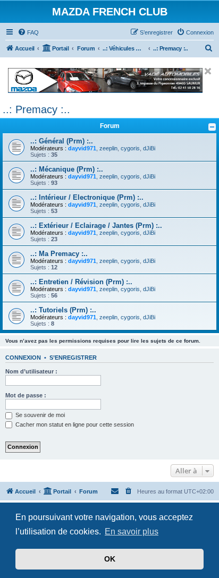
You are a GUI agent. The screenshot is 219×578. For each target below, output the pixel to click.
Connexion (23, 357)
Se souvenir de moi (39, 415)
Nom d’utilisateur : (31, 371)
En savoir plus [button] (131, 531)
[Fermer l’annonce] (208, 71)
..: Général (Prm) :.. (61, 141)
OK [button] (109, 559)
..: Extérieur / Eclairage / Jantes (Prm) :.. (96, 226)
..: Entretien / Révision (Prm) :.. (81, 282)
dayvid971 (82, 148)
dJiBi (149, 148)
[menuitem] (28, 32)
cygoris (130, 148)
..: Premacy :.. (36, 109)
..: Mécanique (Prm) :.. (66, 169)
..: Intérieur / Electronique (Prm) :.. (87, 197)
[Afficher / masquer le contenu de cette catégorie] (212, 127)
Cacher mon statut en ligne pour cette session (74, 424)
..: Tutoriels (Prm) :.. (63, 310)
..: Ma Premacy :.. (59, 254)
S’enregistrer (73, 357)
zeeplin (108, 148)
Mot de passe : (25, 395)
